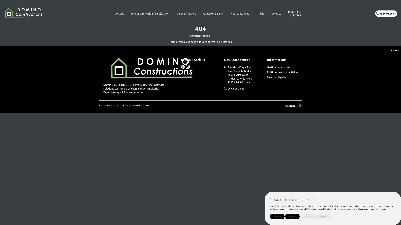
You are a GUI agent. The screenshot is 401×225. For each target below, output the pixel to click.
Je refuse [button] (292, 216)
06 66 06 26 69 (387, 13)
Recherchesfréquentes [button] (294, 13)
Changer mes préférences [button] (316, 216)
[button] (303, 13)
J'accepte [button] (277, 216)
